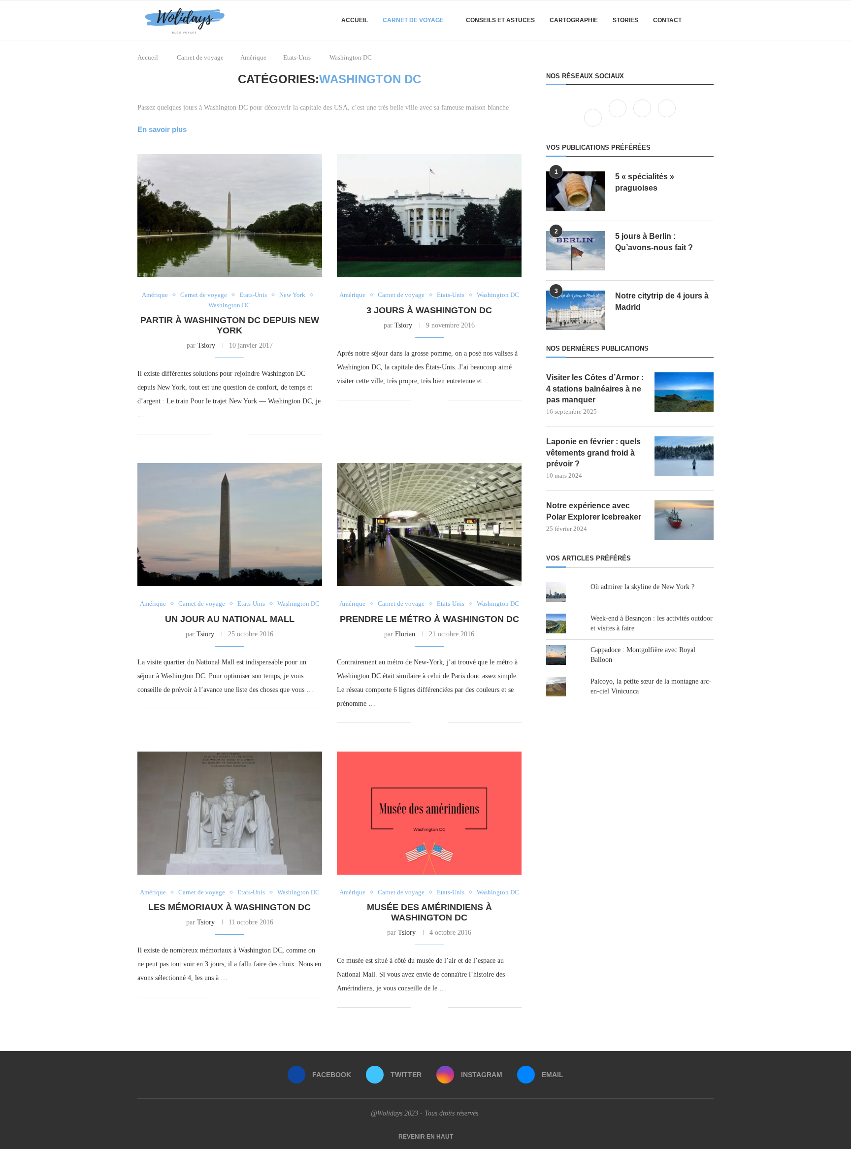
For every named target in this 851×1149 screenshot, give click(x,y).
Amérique (253, 57)
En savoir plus (162, 129)
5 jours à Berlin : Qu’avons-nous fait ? (654, 241)
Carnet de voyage (413, 20)
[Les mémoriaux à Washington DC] (229, 813)
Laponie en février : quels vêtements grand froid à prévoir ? (593, 452)
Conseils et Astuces (500, 20)
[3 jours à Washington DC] (429, 215)
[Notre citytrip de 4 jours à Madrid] (575, 310)
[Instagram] (643, 117)
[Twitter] (618, 117)
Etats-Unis (297, 57)
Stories (625, 20)
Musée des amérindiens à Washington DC (429, 912)
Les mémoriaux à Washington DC (229, 907)
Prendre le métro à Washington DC (429, 619)
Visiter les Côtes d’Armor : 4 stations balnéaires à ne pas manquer (595, 388)
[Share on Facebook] (226, 434)
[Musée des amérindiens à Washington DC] (429, 813)
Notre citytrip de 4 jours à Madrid (662, 301)
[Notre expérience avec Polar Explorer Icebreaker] (684, 520)
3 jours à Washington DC (429, 310)
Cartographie (574, 20)
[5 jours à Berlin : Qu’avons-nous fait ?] (575, 250)
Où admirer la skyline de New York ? (642, 587)
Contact (667, 20)
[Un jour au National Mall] (229, 524)
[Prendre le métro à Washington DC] (429, 524)
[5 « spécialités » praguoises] (575, 191)
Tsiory (206, 345)
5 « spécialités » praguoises (644, 182)
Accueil (354, 20)
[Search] (709, 20)
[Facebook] (594, 117)
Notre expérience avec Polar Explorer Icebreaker (593, 511)
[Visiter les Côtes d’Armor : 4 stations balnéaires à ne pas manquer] (684, 392)
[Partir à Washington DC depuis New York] (229, 215)
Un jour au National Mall (230, 619)
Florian (405, 634)
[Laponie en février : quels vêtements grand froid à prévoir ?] (684, 456)
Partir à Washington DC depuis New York (229, 325)
